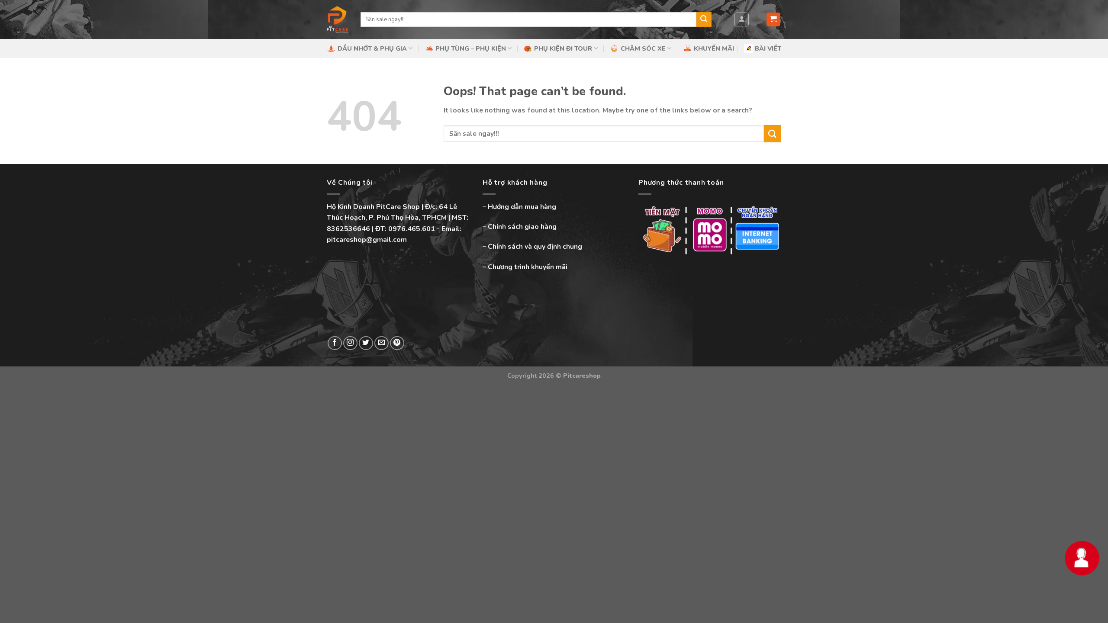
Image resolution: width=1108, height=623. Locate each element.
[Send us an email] (381, 343)
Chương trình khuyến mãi (527, 267)
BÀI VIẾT (768, 48)
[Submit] (703, 19)
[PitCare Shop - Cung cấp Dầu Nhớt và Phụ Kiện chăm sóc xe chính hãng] (337, 19)
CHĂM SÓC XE (643, 48)
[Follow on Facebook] (335, 343)
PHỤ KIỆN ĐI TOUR (563, 48)
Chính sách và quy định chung (535, 246)
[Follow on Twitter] (366, 343)
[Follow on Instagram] (350, 343)
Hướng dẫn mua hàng (522, 207)
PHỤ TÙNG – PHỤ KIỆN (470, 48)
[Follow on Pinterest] (397, 343)
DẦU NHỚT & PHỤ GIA (372, 48)
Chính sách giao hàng (522, 226)
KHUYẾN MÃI (714, 48)
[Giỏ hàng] (774, 20)
